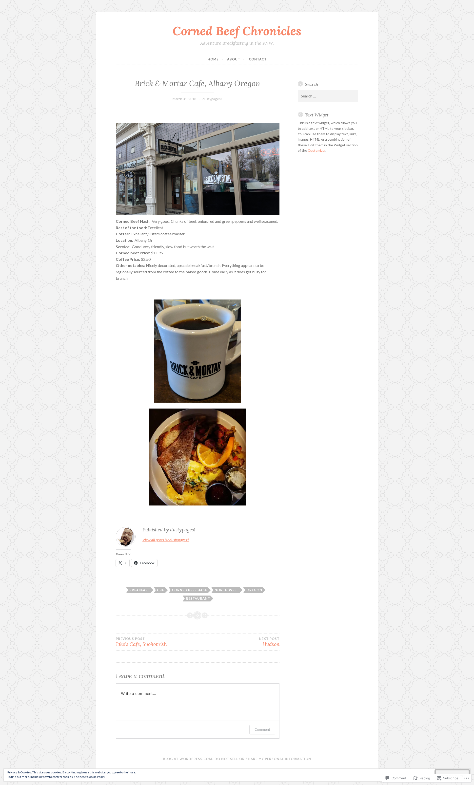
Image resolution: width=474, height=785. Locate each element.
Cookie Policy (96, 777)
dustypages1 (212, 99)
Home (213, 59)
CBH (161, 590)
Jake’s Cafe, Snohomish (141, 642)
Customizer (316, 150)
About (233, 59)
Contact (258, 59)
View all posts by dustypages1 (165, 539)
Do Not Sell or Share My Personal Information (263, 759)
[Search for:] (328, 96)
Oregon (254, 590)
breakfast (139, 590)
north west (227, 590)
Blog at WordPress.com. (188, 759)
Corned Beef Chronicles (237, 30)
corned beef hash (190, 590)
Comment (262, 729)
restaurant (198, 598)
